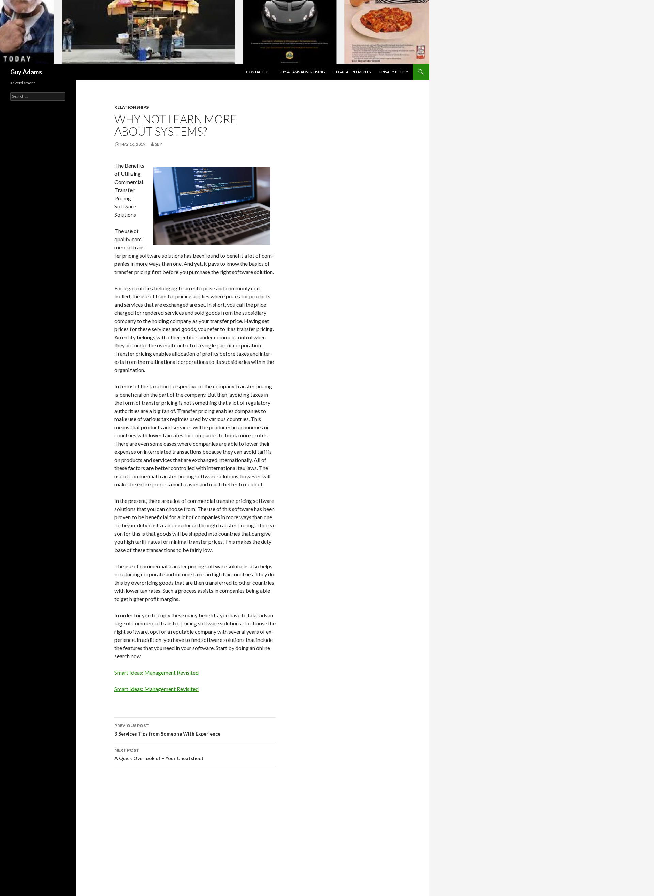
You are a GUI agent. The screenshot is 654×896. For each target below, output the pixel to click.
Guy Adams (26, 72)
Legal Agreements (352, 71)
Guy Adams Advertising (301, 71)
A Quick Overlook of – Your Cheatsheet (159, 754)
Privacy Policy (393, 71)
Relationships (131, 107)
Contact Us (257, 71)
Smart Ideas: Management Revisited (156, 672)
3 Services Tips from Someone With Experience (167, 730)
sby (158, 144)
